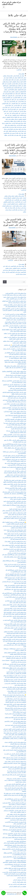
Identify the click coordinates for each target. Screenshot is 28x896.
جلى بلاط (8, 266)
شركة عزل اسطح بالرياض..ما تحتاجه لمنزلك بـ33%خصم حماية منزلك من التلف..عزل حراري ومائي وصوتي (15, 377)
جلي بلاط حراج (6, 107)
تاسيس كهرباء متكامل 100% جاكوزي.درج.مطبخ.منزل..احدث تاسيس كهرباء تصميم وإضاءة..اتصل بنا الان (15, 713)
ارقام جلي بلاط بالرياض (18, 75)
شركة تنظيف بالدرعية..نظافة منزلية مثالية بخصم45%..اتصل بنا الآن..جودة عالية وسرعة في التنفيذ (15, 645)
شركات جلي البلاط (21, 121)
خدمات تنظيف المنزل (17, 206)
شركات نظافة (13, 121)
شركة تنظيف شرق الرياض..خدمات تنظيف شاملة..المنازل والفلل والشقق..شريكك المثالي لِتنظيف (15, 476)
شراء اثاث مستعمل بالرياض (19, 879)
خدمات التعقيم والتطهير (9, 201)
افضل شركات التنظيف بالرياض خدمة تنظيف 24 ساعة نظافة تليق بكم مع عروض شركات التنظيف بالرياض (15, 795)
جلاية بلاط (17, 93)
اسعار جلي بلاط (15, 79)
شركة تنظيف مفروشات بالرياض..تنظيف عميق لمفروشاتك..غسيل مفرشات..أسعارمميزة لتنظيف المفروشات (14, 763)
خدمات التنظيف (16, 115)
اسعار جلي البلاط (13, 77)
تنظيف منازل (21, 73)
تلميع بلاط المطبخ (22, 89)
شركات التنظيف (10, 117)
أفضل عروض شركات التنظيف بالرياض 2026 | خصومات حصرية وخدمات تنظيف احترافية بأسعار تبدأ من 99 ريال (15, 518)
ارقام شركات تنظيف (8, 75)
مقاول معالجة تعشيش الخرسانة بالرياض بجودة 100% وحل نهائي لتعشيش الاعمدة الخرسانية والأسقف (15, 789)
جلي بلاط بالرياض (18, 105)
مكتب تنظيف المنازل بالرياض (19, 882)
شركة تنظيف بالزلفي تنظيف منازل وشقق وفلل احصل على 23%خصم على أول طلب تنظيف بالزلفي (15, 367)
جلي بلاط (14, 99)
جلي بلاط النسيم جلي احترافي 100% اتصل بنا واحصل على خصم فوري (14, 222)
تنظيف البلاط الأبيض (12, 89)
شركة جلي (23, 207)
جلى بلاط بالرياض (19, 95)
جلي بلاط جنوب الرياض (15, 107)
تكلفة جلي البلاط (22, 85)
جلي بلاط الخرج (18, 200)
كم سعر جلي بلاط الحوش (10, 133)
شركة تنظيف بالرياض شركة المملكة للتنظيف (11, 3)
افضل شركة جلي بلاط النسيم (17, 266)
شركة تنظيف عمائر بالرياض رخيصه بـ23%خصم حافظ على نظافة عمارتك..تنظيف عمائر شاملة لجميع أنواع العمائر (15, 362)
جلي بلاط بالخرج (19, 201)
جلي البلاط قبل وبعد (21, 99)
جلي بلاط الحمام (7, 99)
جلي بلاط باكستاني (15, 103)
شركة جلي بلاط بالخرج (17, 209)
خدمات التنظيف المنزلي (12, 203)
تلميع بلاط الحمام (18, 87)
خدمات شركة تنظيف (21, 270)
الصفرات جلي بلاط (6, 83)
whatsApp (3, 893)
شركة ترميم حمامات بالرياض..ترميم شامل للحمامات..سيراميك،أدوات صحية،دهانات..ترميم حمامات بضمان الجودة (15, 780)
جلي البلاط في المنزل (7, 97)
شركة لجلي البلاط (13, 131)
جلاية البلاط (23, 93)
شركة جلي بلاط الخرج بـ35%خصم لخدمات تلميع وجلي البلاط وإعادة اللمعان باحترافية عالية (14, 148)
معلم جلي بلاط (22, 135)
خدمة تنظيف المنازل (7, 206)
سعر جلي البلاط (18, 117)
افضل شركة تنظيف (7, 81)
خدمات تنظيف (8, 268)
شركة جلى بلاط (18, 127)
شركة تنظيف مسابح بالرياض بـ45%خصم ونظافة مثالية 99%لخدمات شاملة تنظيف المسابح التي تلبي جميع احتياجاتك (14, 436)
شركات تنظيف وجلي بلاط (12, 119)
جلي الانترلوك (11, 95)
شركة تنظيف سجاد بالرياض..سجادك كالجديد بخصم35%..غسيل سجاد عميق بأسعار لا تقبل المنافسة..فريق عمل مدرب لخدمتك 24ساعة (15, 700)
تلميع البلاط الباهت (13, 85)
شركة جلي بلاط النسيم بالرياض (13, 272)
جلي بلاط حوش (22, 109)
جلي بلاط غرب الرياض (14, 111)
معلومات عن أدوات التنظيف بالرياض (17, 886)
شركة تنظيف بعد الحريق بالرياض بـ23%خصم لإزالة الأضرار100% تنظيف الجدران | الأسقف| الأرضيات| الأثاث (14, 310)
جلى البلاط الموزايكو (10, 93)
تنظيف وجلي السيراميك (9, 91)
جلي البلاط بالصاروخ (18, 97)
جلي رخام (9, 113)
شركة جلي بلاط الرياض (12, 129)
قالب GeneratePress (11, 894)
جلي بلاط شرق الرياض (12, 109)
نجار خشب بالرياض (21, 877)
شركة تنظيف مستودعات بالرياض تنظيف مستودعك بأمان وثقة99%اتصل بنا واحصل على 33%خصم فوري (14, 493)
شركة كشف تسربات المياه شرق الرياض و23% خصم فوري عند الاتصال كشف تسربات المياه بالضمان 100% (15, 566)
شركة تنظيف (8, 123)
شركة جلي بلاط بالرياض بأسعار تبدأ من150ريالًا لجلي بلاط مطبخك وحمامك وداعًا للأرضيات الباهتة (14, 29)
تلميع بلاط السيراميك (9, 87)
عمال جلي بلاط (19, 133)
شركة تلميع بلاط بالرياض (17, 123)
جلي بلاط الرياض (22, 101)
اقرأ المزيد (19, 69)
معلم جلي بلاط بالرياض (13, 135)
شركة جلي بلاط (22, 129)
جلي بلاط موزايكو (16, 113)
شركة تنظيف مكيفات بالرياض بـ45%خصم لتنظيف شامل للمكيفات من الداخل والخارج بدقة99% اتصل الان (14, 738)
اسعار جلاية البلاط (22, 77)
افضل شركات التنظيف (17, 81)
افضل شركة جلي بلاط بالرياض (19, 83)
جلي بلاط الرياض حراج (12, 101)
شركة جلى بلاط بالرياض (8, 127)
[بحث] (5, 281)
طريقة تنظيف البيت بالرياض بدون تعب (17, 884)
